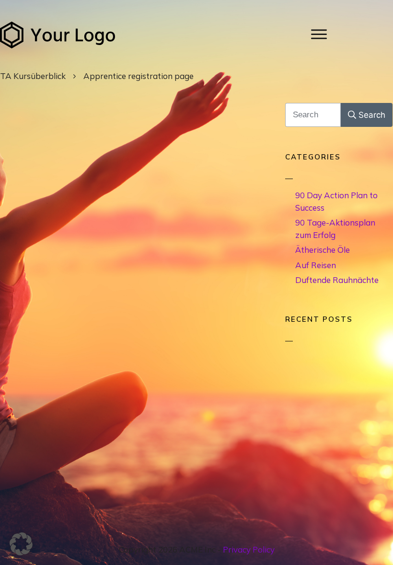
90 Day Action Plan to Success (336, 201)
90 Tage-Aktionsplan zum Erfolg (335, 228)
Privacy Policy (249, 549)
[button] (21, 544)
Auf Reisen (315, 265)
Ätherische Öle (322, 250)
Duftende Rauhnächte (337, 280)
